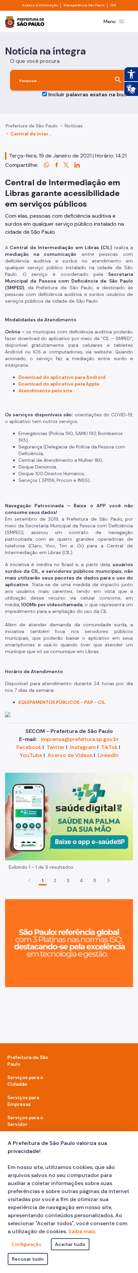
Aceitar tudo (70, 1244)
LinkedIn (108, 755)
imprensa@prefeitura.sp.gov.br (80, 739)
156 (113, 5)
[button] (108, 880)
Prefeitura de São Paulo (32, 126)
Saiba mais (81, 1231)
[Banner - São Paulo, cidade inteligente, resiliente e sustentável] (69, 942)
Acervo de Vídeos (70, 755)
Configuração (27, 1244)
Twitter (56, 747)
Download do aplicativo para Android (62, 377)
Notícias (74, 126)
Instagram (83, 747)
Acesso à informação (40, 5)
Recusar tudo (28, 1259)
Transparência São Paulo (84, 5)
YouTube (31, 755)
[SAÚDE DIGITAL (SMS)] (69, 816)
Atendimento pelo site (45, 391)
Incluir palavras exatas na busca (90, 94)
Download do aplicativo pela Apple (58, 384)
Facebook (28, 747)
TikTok (109, 747)
